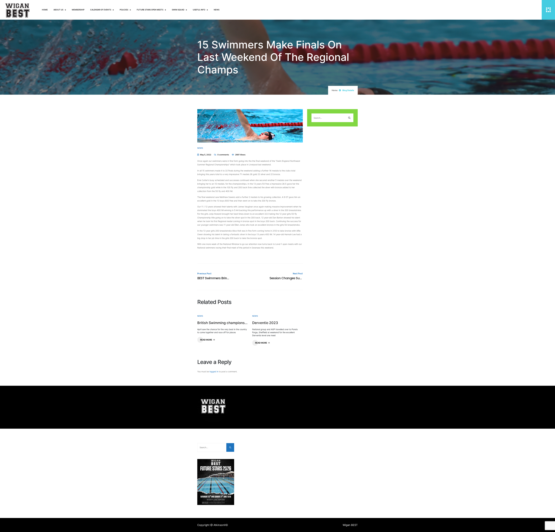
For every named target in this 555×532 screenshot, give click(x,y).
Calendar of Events (100, 10)
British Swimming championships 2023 (222, 323)
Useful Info (199, 10)
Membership (78, 10)
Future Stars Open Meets (150, 10)
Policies (124, 10)
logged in (214, 371)
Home (45, 10)
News (216, 10)
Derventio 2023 (265, 323)
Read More (206, 339)
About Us (58, 10)
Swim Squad (178, 10)
